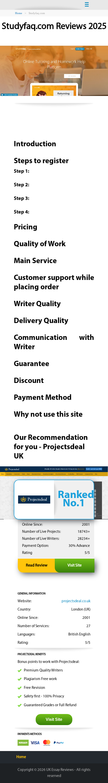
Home (21, 757)
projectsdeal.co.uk (76, 601)
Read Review (36, 565)
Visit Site (75, 565)
